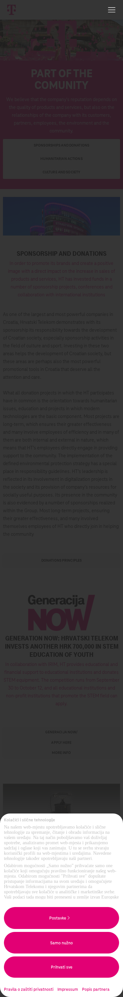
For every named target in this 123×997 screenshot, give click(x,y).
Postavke (58, 918)
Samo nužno (61, 943)
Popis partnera (96, 989)
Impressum (67, 989)
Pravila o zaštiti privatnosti (28, 989)
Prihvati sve (61, 967)
